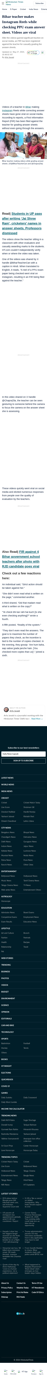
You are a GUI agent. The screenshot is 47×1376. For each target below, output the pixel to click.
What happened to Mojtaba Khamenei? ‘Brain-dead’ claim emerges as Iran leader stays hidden (33, 1269)
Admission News (8, 913)
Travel (26, 947)
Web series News (8, 890)
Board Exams (29, 913)
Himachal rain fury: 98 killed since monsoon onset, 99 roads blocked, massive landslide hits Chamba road (12, 1253)
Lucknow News (30, 851)
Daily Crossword (30, 1098)
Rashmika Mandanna (9, 1134)
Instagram (7, 110)
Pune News (28, 860)
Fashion (4, 938)
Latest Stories (9, 1194)
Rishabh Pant (29, 817)
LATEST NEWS (7, 778)
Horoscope (5, 901)
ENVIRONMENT (8, 999)
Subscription (6, 1292)
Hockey (4, 1048)
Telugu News (6, 1180)
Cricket (23, 9)
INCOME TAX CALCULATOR (12, 1109)
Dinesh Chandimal (8, 821)
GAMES (4, 1093)
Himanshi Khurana (31, 1129)
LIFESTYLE (5, 928)
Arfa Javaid (9, 57)
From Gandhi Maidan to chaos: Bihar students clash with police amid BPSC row (34, 1251)
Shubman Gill (29, 807)
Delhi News (6, 842)
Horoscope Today (31, 1150)
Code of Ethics (38, 1292)
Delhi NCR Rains (8, 1120)
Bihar (28, 107)
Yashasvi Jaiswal (7, 817)
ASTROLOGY (6, 897)
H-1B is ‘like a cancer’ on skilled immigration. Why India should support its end (34, 1202)
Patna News (6, 860)
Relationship (6, 947)
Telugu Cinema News (9, 885)
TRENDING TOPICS (9, 1157)
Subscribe (39, 3)
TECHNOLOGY (7, 1032)
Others (4, 1053)
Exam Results (6, 922)
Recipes (27, 942)
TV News (27, 885)
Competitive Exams (9, 917)
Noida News (28, 856)
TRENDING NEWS (9, 1116)
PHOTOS (5, 978)
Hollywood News (30, 876)
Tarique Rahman (30, 1125)
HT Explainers (29, 1185)
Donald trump (7, 1125)
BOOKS (4, 1059)
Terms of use (37, 1283)
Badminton (5, 1043)
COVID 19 (5, 1086)
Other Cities (28, 865)
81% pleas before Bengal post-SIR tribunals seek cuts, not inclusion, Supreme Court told (11, 1202)
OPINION (5, 1012)
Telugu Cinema (29, 1171)
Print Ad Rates (22, 1292)
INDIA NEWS (6, 791)
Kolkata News (6, 851)
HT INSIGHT (6, 1066)
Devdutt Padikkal (8, 812)
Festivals (27, 938)
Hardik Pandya (29, 812)
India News (33, 9)
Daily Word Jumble (9, 1102)
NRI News (5, 1185)
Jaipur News (28, 846)
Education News (30, 922)
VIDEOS (4, 985)
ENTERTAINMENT (8, 871)
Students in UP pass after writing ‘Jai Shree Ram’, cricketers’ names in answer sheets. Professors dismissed (22, 223)
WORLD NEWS (7, 785)
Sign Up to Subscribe (23, 761)
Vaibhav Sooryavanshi (10, 1139)
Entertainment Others (32, 890)
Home (4, 9)
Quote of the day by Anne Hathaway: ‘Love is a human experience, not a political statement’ (11, 1269)
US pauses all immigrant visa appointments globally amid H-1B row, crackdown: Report (12, 1217)
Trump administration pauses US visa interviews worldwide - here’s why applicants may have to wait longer (34, 1236)
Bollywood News (8, 876)
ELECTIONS (6, 1073)
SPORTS (4, 1039)
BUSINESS (5, 972)
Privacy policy (7, 1288)
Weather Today (23, 1288)
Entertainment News (9, 1176)
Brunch (26, 933)
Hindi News (28, 1180)
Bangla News (29, 1176)
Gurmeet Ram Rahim (9, 1129)
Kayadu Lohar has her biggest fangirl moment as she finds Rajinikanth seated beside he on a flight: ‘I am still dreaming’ (11, 1236)
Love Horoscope (7, 1150)
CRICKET (5, 798)
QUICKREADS (7, 1080)
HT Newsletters (38, 1288)
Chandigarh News (8, 837)
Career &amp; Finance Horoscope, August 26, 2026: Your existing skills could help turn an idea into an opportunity (33, 1219)
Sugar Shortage (30, 1120)
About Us (5, 1283)
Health (4, 942)
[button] (3, 3)
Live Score (5, 807)
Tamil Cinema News (31, 881)
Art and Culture (7, 933)
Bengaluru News (7, 832)
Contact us (21, 1283)
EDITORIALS (6, 1019)
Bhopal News (29, 832)
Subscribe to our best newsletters (23, 748)
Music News (6, 881)
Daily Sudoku (6, 1098)
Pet (2, 952)
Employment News (31, 917)
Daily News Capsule (10, 754)
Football (27, 1043)
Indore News (6, 846)
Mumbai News (7, 856)
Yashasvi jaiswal (30, 1134)
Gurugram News (30, 842)
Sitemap (4, 1297)
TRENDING (6, 965)
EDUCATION (6, 908)
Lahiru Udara (29, 821)
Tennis (26, 1048)
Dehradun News (30, 837)
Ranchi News (6, 865)
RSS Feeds (21, 1297)
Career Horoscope (31, 1146)
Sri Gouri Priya (7, 1146)
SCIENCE (5, 1005)
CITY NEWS (6, 828)
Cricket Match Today (32, 803)
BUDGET (5, 992)
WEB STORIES (7, 958)
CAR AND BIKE (7, 1025)
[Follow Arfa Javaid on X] (17, 57)
